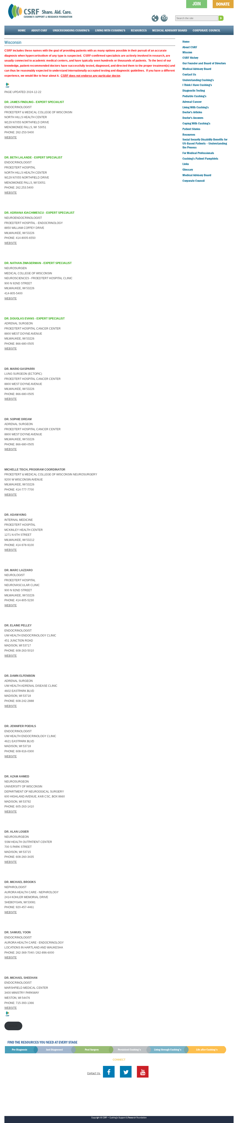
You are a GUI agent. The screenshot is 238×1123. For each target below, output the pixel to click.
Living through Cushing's (167, 1049)
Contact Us (189, 74)
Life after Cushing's (207, 1049)
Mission (187, 52)
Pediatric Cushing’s (194, 96)
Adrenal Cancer (192, 102)
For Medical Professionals (198, 153)
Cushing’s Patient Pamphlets (200, 158)
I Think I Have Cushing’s (197, 85)
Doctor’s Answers (192, 118)
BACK (13, 1026)
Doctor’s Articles (192, 112)
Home (22, 30)
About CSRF (39, 30)
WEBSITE (10, 137)
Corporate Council (206, 30)
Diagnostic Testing (193, 90)
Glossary (187, 169)
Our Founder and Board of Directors (204, 63)
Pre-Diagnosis (19, 1049)
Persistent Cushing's (129, 1049)
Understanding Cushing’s (71, 30)
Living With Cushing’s (110, 30)
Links (185, 164)
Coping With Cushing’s (196, 123)
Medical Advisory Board (169, 30)
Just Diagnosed (54, 1049)
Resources (139, 30)
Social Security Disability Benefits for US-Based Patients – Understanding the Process (204, 143)
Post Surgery (92, 1049)
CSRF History (190, 57)
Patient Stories (191, 129)
